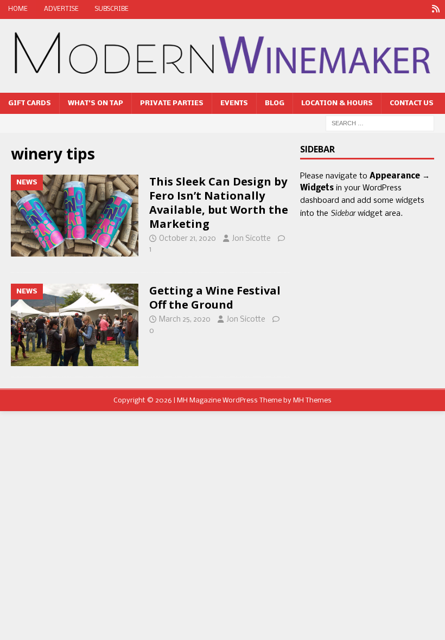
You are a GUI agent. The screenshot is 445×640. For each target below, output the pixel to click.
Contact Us (412, 103)
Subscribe (112, 9)
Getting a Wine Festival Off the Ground (215, 297)
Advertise (61, 9)
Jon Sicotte (251, 239)
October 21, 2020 (187, 239)
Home (18, 9)
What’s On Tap (95, 103)
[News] (435, 9)
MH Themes (312, 400)
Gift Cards (29, 103)
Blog (274, 103)
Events (234, 103)
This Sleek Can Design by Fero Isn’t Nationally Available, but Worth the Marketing (218, 202)
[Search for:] (380, 123)
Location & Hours (337, 103)
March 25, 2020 (185, 320)
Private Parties (172, 103)
